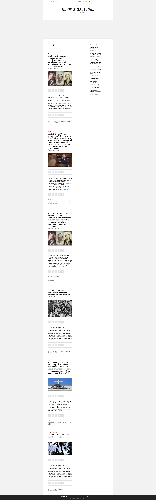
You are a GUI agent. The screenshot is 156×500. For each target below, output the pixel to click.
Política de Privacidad (78, 498)
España (56, 18)
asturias (50, 121)
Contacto (85, 498)
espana (50, 200)
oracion (70, 422)
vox (51, 202)
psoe (53, 122)
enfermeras (55, 121)
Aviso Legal (71, 498)
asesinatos (51, 277)
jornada (58, 422)
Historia (57, 276)
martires (64, 121)
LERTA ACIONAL (78, 10)
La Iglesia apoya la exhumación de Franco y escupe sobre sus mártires (59, 292)
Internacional (64, 18)
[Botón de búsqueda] (111, 18)
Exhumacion (55, 351)
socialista (56, 122)
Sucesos (87, 18)
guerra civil (59, 200)
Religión (50, 349)
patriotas (67, 200)
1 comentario (51, 280)
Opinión (91, 18)
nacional (66, 422)
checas (55, 277)
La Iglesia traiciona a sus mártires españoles (58, 435)
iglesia (67, 351)
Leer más (50, 109)
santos (49, 423)
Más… (97, 18)
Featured (60, 121)
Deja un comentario (53, 123)
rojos (49, 202)
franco (63, 351)
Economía (77, 18)
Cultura (50, 276)
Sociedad (72, 18)
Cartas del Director (53, 487)
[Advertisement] (78, 29)
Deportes (82, 18)
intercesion (54, 422)
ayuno (50, 422)
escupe (50, 351)
